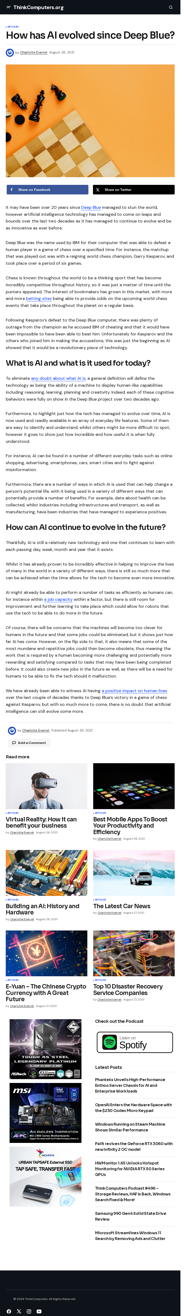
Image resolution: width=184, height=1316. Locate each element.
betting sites (39, 298)
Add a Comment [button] (32, 743)
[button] (9, 7)
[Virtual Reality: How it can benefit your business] (46, 786)
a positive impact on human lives (134, 691)
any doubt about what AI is (58, 378)
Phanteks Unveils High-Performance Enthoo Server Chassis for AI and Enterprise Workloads (130, 1085)
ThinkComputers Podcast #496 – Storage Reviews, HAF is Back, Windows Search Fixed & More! (133, 1194)
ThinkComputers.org (38, 7)
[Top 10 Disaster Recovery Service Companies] (134, 953)
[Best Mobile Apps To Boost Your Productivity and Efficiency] (134, 786)
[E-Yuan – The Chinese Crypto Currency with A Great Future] (46, 953)
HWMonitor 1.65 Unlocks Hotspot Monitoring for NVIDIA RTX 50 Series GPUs (130, 1169)
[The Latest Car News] (134, 873)
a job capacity (58, 599)
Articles (12, 27)
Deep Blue (91, 207)
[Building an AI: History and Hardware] (46, 873)
